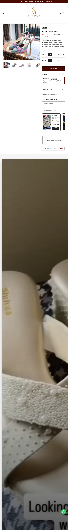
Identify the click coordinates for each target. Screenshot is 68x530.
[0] (63, 13)
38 (58, 54)
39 (63, 54)
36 (50, 54)
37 (54, 54)
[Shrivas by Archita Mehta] (34, 13)
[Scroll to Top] (65, 521)
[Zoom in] (36, 27)
